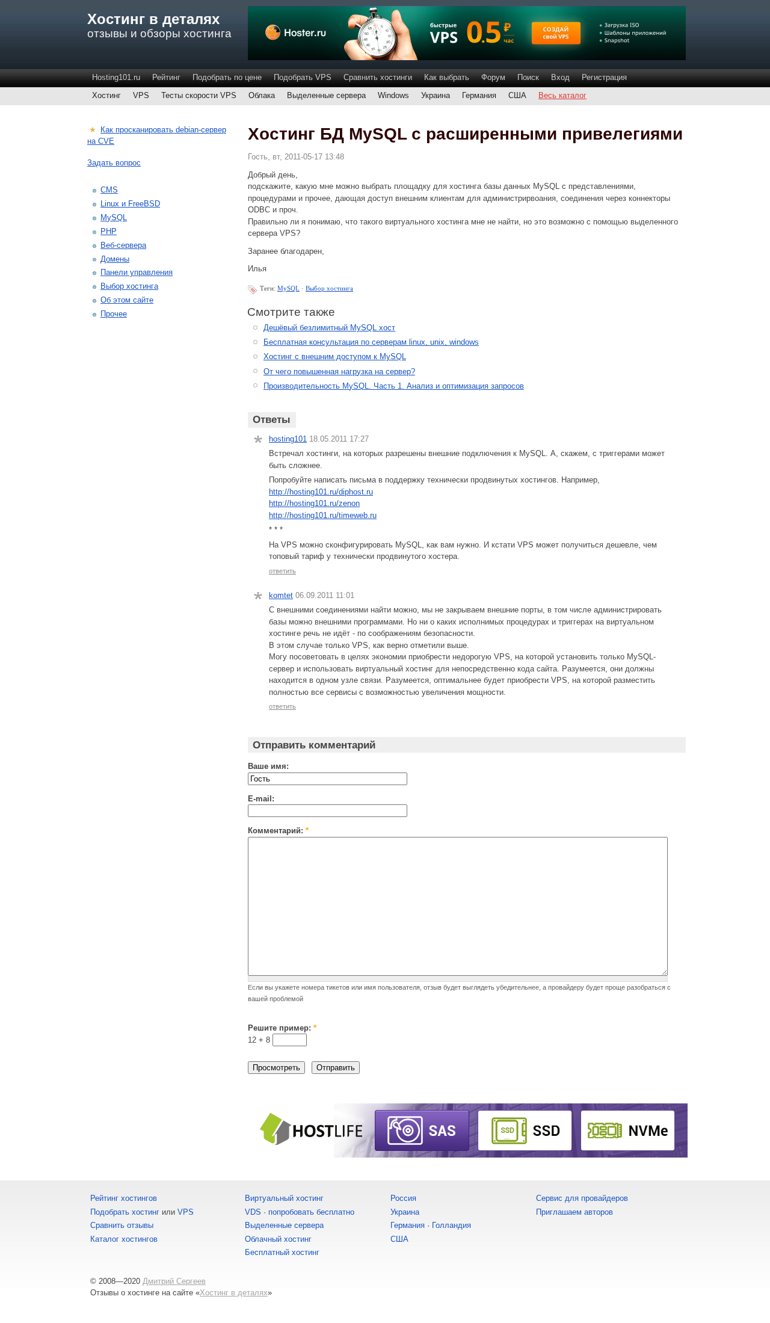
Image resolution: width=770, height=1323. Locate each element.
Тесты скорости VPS (198, 95)
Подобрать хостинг (124, 1212)
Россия (403, 1198)
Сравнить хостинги (377, 77)
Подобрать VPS (302, 77)
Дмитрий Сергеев (174, 1281)
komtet (281, 595)
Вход (560, 77)
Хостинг (106, 95)
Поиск (528, 77)
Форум (493, 77)
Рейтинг (166, 77)
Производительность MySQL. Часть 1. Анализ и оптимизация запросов (393, 385)
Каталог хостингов (124, 1239)
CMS (109, 189)
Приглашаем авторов (574, 1212)
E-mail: (261, 798)
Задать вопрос (114, 162)
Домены (114, 259)
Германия (479, 95)
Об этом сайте (126, 299)
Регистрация (604, 77)
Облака (261, 95)
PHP (108, 231)
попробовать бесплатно (311, 1212)
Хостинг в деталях (153, 19)
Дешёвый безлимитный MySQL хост (329, 327)
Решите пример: (282, 1027)
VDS (253, 1212)
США (517, 95)
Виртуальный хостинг (284, 1198)
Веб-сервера (123, 245)
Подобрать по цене (227, 77)
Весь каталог (562, 95)
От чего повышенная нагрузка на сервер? (339, 371)
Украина (435, 95)
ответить (282, 571)
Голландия (451, 1225)
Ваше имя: (268, 766)
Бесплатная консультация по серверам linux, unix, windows (371, 342)
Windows (393, 95)
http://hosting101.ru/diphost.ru (321, 491)
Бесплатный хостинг (282, 1252)
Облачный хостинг (278, 1239)
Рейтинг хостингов (123, 1198)
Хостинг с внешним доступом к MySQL (334, 356)
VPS (141, 95)
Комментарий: (278, 830)
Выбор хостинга (329, 288)
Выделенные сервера (326, 95)
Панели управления (136, 272)
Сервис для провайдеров (582, 1198)
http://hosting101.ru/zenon (314, 503)
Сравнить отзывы (121, 1225)
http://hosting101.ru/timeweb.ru (323, 515)
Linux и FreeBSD (130, 203)
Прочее (113, 313)
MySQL (288, 288)
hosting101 (288, 438)
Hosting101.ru (116, 77)
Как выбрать (446, 77)
